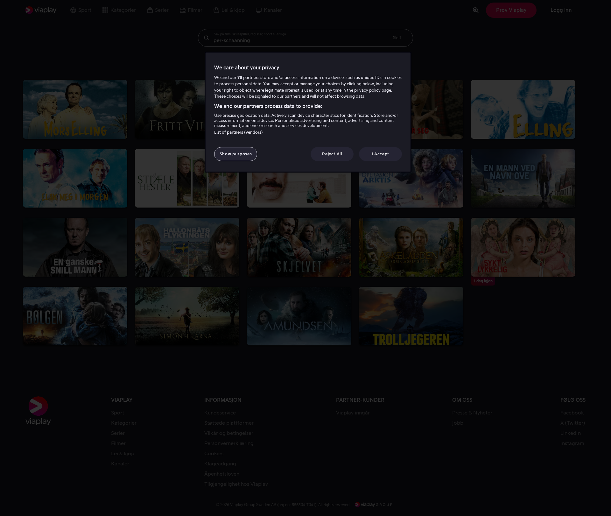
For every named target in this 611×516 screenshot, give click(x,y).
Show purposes (236, 154)
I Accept (380, 154)
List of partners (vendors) (238, 132)
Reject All (332, 154)
